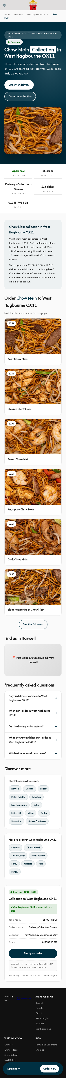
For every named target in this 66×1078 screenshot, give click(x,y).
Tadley (44, 813)
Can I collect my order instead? (26, 726)
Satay (14, 863)
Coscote (29, 788)
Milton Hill (16, 813)
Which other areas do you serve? (27, 753)
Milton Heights (18, 796)
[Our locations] (4, 5)
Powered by (8, 998)
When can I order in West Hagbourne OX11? (29, 713)
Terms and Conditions (46, 1044)
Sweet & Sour (18, 855)
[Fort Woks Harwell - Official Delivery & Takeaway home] (33, 5)
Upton (36, 805)
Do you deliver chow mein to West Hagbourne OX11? (28, 698)
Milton (31, 813)
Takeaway (18, 14)
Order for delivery (19, 85)
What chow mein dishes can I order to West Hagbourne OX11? (30, 740)
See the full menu (33, 624)
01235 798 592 (18, 202)
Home (7, 14)
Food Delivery (38, 855)
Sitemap (40, 1049)
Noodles (28, 863)
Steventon (16, 821)
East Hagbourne (19, 805)
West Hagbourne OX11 (37, 14)
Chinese (15, 847)
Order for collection (20, 96)
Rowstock (36, 796)
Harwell (15, 788)
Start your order (33, 953)
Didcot (43, 788)
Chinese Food (33, 847)
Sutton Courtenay (37, 821)
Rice (41, 863)
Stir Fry (14, 871)
